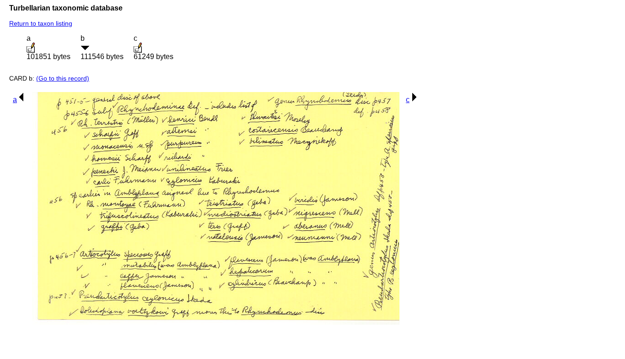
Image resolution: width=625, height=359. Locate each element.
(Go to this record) (62, 78)
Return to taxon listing (40, 23)
